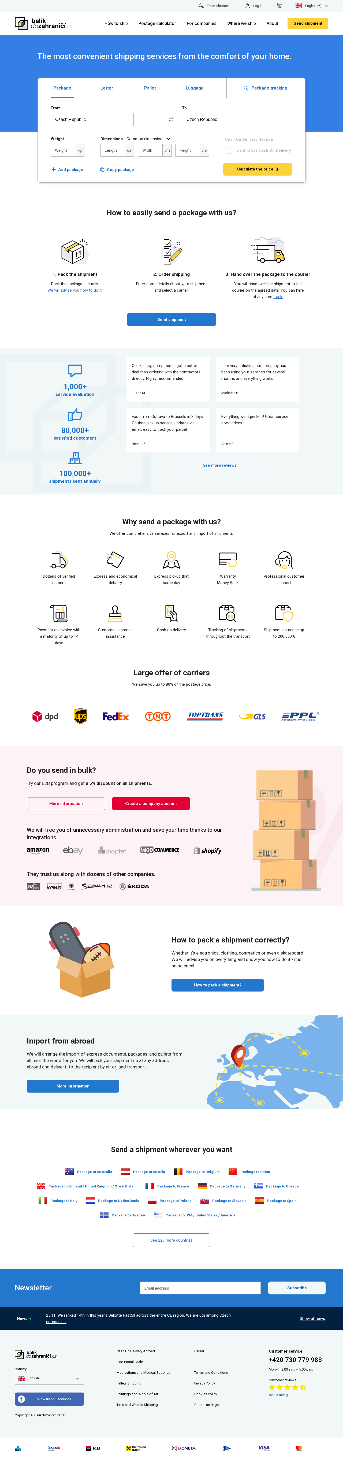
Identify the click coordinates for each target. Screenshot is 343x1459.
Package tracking (268, 88)
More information (66, 803)
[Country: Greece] (258, 1186)
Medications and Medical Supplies (143, 1373)
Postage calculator (157, 23)
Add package (67, 169)
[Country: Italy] (43, 1200)
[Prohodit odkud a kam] (171, 119)
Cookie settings (206, 1405)
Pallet (150, 88)
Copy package (120, 169)
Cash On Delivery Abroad (136, 1351)
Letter (106, 88)
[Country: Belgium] (178, 1171)
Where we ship (241, 23)
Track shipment (219, 6)
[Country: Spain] (259, 1200)
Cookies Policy (205, 1394)
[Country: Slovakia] (204, 1200)
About (272, 23)
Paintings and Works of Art (137, 1394)
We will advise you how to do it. (74, 290)
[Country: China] (233, 1171)
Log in (258, 6)
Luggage (195, 88)
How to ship (116, 23)
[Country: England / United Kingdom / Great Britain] (41, 1186)
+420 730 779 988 (295, 1360)
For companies (202, 23)
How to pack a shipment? (217, 985)
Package (62, 88)
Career (199, 1351)
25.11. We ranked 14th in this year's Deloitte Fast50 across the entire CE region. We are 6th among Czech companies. (138, 1318)
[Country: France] (150, 1186)
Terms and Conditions (211, 1373)
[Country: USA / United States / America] (158, 1215)
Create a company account (151, 803)
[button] (28, 1378)
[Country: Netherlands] (90, 1200)
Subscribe (297, 1288)
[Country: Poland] (152, 1200)
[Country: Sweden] (104, 1215)
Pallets (122, 1383)
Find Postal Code (130, 1362)
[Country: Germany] (202, 1186)
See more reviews (220, 465)
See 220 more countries (171, 1240)
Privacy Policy (204, 1383)
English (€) (313, 6)
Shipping (134, 1383)
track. (278, 296)
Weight (57, 138)
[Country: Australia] (69, 1171)
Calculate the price (255, 169)
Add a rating (278, 1395)
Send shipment (308, 23)
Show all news (312, 1318)
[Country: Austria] (125, 1171)
